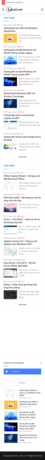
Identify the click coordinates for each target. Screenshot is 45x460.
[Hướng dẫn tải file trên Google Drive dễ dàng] (10, 146)
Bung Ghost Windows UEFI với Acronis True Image (28, 437)
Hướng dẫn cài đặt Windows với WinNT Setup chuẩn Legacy (27, 414)
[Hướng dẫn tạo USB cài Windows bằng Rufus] (10, 38)
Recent (23, 383)
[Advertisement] (22, 333)
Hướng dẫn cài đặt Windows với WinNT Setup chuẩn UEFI (27, 426)
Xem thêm (22, 157)
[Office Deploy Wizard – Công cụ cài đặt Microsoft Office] (10, 186)
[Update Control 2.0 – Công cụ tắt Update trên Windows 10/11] (10, 251)
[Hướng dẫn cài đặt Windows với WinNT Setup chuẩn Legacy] (10, 60)
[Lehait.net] (15, 9)
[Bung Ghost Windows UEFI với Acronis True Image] (10, 103)
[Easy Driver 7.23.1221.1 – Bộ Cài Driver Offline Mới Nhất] (10, 273)
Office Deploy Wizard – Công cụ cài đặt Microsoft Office (29, 392)
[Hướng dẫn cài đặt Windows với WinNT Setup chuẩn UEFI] (10, 81)
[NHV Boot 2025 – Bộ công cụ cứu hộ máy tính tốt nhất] (10, 207)
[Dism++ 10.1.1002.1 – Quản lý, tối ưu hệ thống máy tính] (10, 229)
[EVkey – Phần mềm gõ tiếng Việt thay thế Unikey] (10, 294)
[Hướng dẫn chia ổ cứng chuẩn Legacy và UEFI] (10, 125)
